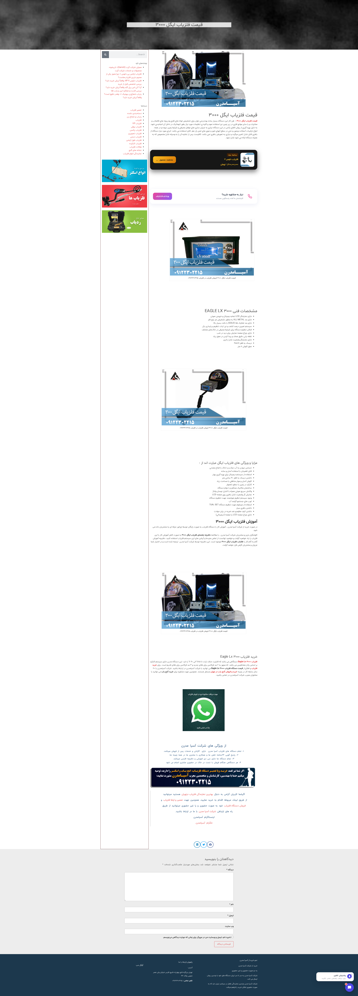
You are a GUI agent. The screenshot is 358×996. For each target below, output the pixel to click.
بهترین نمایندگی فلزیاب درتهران (197, 794)
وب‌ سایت (229, 926)
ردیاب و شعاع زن (134, 116)
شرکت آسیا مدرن (207, 811)
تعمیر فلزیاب (136, 110)
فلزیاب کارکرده (135, 143)
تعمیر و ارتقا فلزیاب (173, 800)
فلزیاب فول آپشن (134, 140)
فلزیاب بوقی (136, 126)
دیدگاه (230, 869)
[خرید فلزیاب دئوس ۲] (203, 160)
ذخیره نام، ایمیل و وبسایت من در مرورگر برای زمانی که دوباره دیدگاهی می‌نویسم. (197, 937)
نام (231, 904)
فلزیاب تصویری (135, 133)
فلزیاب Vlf (137, 123)
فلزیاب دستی (136, 136)
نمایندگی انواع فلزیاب (132, 153)
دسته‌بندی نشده (134, 113)
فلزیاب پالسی (136, 130)
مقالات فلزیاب (135, 147)
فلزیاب (139, 120)
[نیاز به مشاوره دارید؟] (203, 196)
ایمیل (230, 915)
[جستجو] (105, 54)
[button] (210, 844)
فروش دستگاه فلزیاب (235, 805)
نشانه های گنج (135, 150)
